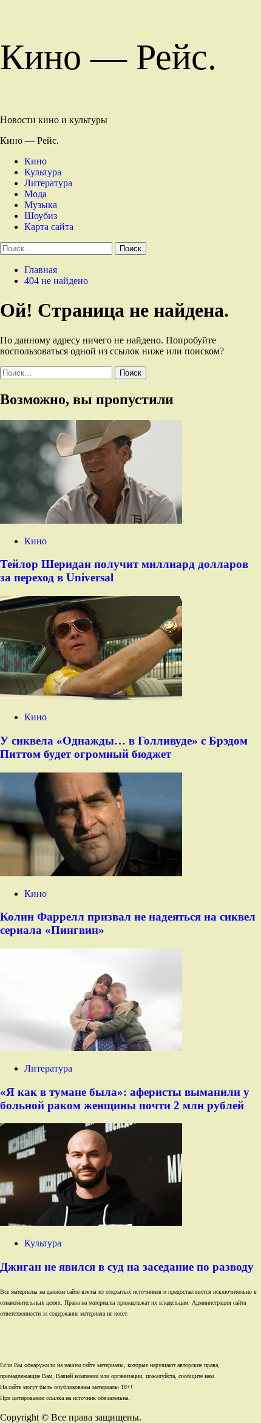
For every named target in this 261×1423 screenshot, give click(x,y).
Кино (35, 161)
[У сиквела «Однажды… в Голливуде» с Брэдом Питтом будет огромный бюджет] (91, 696)
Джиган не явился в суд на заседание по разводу (127, 1266)
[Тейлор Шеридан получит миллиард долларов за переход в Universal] (91, 520)
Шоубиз (40, 216)
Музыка (40, 205)
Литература (48, 183)
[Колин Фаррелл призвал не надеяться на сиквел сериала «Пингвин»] (91, 873)
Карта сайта (48, 226)
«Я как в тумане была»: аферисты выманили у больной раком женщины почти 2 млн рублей (124, 1099)
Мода (35, 194)
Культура (42, 172)
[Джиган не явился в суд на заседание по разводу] (91, 1222)
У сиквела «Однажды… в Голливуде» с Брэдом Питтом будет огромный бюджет (124, 747)
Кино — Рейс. (108, 57)
